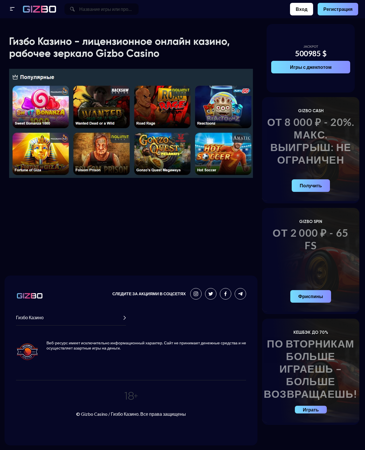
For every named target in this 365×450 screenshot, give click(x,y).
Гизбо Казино (30, 317)
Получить (311, 185)
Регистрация (337, 9)
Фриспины (310, 296)
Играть (311, 409)
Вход (301, 9)
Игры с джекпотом (311, 67)
